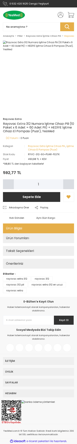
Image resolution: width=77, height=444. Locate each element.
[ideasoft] (18, 441)
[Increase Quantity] (68, 184)
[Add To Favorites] (68, 197)
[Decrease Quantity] (8, 184)
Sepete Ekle (32, 197)
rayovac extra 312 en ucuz (47, 284)
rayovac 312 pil (15, 284)
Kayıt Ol (64, 320)
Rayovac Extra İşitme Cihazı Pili (46, 146)
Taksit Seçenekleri (20, 251)
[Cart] (69, 15)
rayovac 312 (42, 278)
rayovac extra (14, 290)
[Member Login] (59, 15)
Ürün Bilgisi (14, 228)
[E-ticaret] (38, 441)
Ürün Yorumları (17, 238)
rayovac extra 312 (16, 278)
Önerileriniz (14, 263)
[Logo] (14, 14)
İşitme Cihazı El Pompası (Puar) (51, 147)
